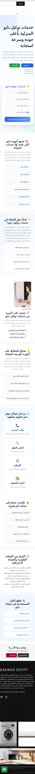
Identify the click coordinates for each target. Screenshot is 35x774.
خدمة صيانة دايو (17, 675)
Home (17, 707)
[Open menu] (17, 14)
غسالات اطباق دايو (24, 196)
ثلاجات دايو (24, 167)
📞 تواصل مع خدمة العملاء (17, 334)
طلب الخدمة (17, 430)
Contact (17, 716)
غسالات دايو (24, 174)
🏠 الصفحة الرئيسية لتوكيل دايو (17, 330)
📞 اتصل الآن (27, 65)
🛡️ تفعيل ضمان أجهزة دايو (17, 337)
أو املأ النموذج (23, 655)
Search (20, 3)
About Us (17, 710)
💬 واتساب (14, 65)
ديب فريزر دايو (23, 204)
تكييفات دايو (24, 181)
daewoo (20, 768)
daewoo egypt (11, 9)
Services (17, 713)
